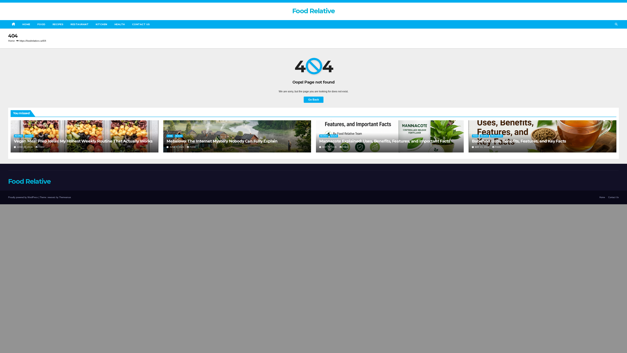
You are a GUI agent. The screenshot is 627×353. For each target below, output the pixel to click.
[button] (616, 24)
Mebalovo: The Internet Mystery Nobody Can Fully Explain (222, 141)
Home (26, 24)
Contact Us (141, 24)
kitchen (101, 24)
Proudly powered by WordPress (23, 197)
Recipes (58, 24)
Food (41, 24)
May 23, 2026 (329, 147)
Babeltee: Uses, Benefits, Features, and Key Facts (519, 141)
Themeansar (65, 197)
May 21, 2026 (482, 147)
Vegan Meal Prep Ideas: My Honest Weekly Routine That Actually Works (83, 141)
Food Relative (313, 11)
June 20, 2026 (25, 147)
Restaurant (79, 24)
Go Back (313, 99)
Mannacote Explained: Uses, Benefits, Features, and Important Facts (384, 141)
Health (119, 24)
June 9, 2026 (177, 147)
